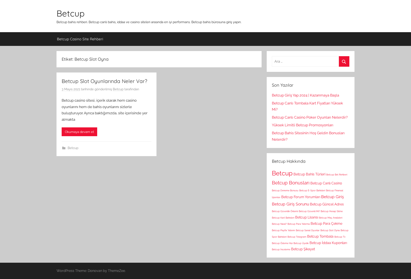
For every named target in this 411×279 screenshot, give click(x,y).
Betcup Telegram (296, 236)
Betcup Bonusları (291, 182)
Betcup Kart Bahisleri (283, 217)
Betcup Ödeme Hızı (282, 243)
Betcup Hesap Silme (332, 211)
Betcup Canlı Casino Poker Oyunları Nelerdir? (310, 117)
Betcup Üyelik (301, 243)
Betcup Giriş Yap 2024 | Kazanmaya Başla (305, 95)
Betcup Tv (339, 236)
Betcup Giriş (332, 196)
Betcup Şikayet (303, 249)
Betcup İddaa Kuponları (328, 243)
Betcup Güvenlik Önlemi (285, 211)
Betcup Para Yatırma (298, 224)
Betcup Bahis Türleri (309, 174)
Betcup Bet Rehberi (336, 174)
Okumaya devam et (79, 132)
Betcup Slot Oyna (330, 230)
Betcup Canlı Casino (326, 183)
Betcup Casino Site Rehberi (80, 39)
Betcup (71, 13)
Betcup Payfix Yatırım (283, 230)
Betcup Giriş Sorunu (290, 204)
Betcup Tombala (320, 236)
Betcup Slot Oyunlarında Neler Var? (104, 81)
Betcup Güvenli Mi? (309, 211)
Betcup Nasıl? (279, 224)
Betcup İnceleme (281, 249)
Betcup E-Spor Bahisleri (312, 190)
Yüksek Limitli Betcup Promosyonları (302, 125)
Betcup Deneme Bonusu (285, 190)
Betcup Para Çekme (326, 224)
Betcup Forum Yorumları (300, 197)
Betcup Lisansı (306, 217)
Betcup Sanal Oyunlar (308, 230)
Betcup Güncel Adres (327, 204)
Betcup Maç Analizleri (330, 217)
